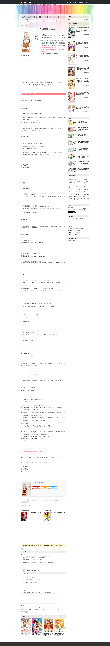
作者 (55, 21)
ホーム (69, 2)
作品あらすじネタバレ (49, 21)
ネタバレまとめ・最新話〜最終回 (76, 218)
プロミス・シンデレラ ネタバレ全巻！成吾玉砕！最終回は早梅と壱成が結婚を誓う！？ (82, 68)
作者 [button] (75, 2)
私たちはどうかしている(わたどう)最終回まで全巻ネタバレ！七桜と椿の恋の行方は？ (82, 93)
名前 (22, 605)
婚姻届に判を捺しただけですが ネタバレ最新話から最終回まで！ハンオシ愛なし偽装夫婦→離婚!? (82, 55)
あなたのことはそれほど (33, 21)
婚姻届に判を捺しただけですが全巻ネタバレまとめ (78, 225)
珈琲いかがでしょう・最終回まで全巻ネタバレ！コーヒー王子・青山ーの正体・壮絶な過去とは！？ (82, 80)
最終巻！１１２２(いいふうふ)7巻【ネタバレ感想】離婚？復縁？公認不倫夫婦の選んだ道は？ (82, 42)
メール (23, 607)
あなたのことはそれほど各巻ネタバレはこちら (49, 47)
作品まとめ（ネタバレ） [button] (85, 2)
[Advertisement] (55, 9)
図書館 (53, 487)
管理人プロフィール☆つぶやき (75, 232)
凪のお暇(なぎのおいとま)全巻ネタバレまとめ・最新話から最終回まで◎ (82, 107)
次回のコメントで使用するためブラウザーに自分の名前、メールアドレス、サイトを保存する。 (41, 609)
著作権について (72, 240)
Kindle (45, 487)
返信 (22, 565)
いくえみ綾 (41, 21)
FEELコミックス (24, 21)
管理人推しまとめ (73, 234)
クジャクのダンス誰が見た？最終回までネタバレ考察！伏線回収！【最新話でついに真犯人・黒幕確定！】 (82, 29)
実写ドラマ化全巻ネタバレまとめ (76, 228)
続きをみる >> (86, 34)
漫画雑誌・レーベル (24, 23)
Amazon (36, 487)
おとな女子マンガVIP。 (25, 2)
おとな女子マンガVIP (27, 644)
